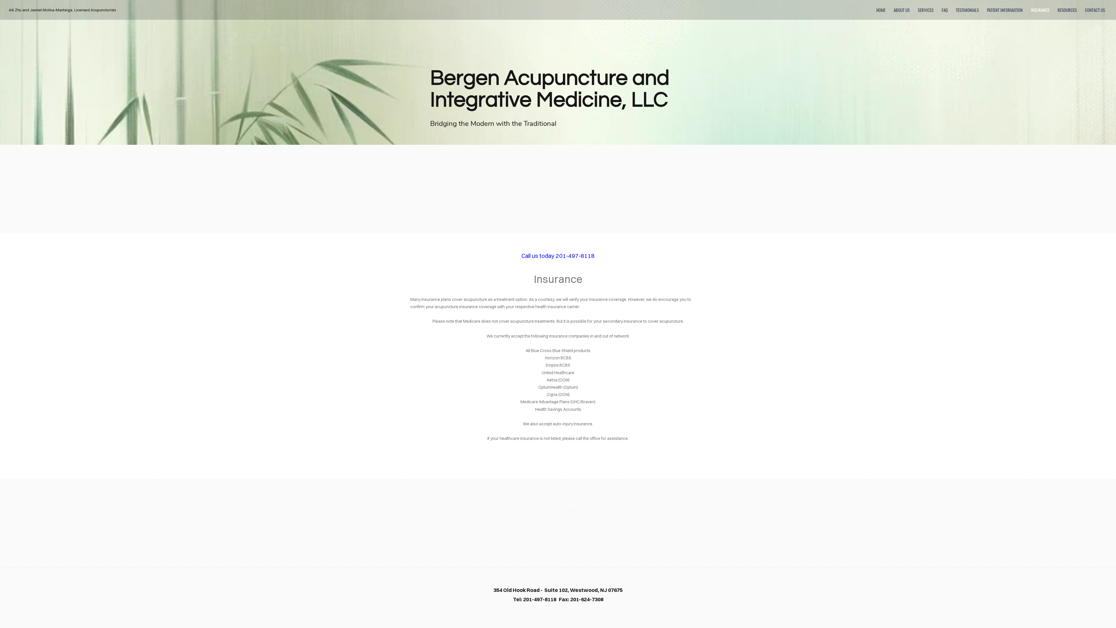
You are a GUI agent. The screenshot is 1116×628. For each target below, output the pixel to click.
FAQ (945, 10)
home (881, 10)
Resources (1067, 10)
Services (925, 10)
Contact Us (1095, 10)
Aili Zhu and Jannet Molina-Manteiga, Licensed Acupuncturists (62, 10)
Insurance (1040, 10)
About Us (902, 10)
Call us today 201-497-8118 (558, 255)
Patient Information (1005, 10)
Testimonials (967, 10)
